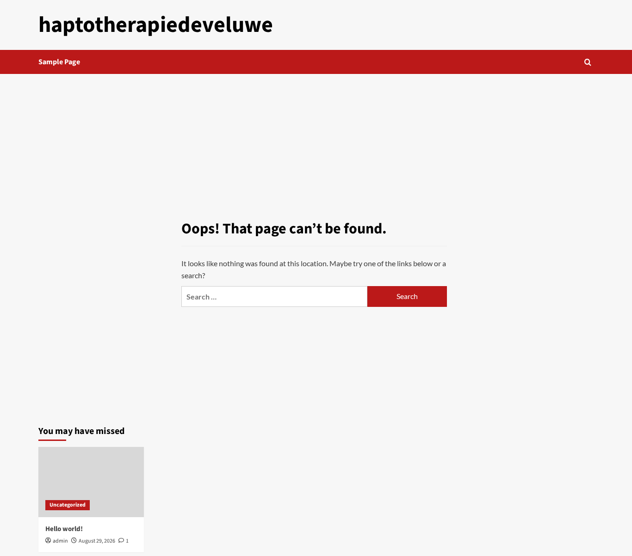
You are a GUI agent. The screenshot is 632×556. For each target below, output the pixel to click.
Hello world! (64, 529)
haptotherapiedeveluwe (155, 25)
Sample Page (59, 62)
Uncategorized (68, 505)
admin (60, 541)
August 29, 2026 (97, 541)
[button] (588, 62)
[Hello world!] (91, 482)
